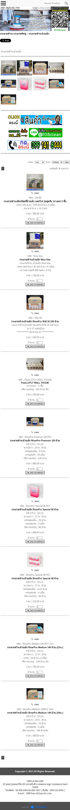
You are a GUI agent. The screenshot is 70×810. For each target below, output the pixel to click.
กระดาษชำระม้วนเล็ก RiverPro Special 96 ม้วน (35, 509)
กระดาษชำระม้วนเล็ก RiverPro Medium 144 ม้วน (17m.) (35, 647)
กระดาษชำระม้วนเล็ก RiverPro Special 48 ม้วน (35, 578)
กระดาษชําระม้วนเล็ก (39, 33)
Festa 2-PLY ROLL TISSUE (35, 383)
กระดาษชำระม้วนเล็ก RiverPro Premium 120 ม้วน (35, 440)
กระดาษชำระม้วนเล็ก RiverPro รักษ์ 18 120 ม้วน (35, 321)
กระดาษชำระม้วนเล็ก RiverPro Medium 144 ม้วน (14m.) (35, 712)
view (36, 193)
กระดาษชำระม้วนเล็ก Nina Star (35, 259)
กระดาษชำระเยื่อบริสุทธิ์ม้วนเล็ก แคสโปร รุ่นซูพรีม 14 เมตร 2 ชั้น (35, 201)
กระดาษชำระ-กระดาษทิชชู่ (13, 33)
